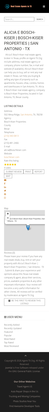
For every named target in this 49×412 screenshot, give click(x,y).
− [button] (8, 218)
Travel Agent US (24, 386)
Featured (8, 331)
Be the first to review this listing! (26, 302)
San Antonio (26, 114)
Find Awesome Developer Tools (24, 406)
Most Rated (9, 338)
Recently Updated (13, 328)
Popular (8, 335)
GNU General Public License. (26, 371)
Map (8, 176)
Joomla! (8, 367)
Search (39, 19)
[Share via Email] (5, 179)
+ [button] (8, 213)
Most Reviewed (11, 346)
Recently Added (12, 324)
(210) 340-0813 (11, 135)
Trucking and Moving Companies (24, 396)
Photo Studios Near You (24, 401)
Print (28, 171)
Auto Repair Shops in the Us (24, 391)
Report (38, 171)
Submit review (14, 171)
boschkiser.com (11, 157)
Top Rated (9, 342)
